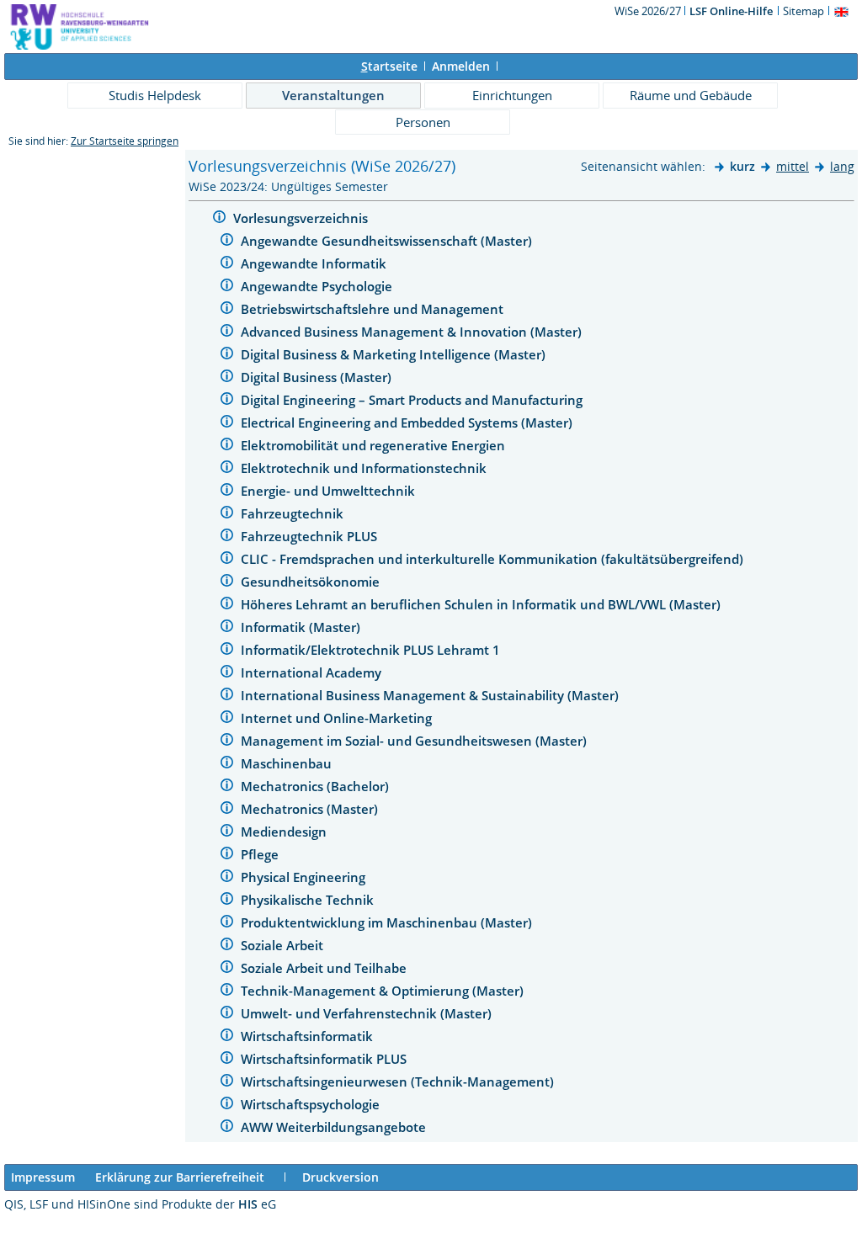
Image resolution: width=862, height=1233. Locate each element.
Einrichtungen (512, 95)
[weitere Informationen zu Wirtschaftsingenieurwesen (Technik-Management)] (227, 1083)
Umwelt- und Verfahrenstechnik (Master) (368, 1013)
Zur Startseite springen (124, 141)
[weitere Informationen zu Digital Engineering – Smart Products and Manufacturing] (227, 401)
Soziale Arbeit (284, 945)
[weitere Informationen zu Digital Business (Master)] (227, 378)
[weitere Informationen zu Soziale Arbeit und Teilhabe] (227, 969)
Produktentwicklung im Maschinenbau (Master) (388, 922)
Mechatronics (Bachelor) (316, 786)
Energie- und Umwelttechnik (329, 490)
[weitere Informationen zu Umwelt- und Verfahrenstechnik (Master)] (227, 1015)
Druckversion (340, 1177)
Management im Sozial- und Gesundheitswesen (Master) (415, 740)
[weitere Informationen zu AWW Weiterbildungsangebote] (227, 1128)
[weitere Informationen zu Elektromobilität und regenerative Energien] (227, 446)
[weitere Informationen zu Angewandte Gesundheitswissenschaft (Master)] (227, 242)
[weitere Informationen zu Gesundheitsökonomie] (227, 583)
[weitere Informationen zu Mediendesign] (227, 833)
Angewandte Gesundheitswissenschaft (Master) (388, 240)
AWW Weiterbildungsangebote (335, 1127)
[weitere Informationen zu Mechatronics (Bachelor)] (227, 787)
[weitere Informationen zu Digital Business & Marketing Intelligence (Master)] (227, 356)
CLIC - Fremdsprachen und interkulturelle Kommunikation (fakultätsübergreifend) (494, 558)
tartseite (389, 66)
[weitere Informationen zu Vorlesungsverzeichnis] (219, 219)
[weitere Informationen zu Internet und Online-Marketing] (227, 719)
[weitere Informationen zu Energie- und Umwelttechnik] (227, 492)
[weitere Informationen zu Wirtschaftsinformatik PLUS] (227, 1060)
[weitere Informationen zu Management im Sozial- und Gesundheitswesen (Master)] (227, 742)
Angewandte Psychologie (318, 286)
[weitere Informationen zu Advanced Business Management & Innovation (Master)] (227, 333)
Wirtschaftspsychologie (312, 1104)
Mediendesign (285, 831)
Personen (423, 122)
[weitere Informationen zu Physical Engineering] (227, 878)
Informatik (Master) (302, 627)
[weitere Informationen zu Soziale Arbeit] (227, 946)
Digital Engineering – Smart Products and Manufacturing (413, 399)
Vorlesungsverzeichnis (302, 218)
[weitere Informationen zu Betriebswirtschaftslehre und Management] (227, 310)
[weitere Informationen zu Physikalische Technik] (227, 901)
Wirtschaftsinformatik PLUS (325, 1058)
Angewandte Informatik (315, 263)
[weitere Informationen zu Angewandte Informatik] (227, 265)
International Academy (313, 672)
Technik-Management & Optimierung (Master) (384, 990)
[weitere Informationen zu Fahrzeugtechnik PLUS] (227, 537)
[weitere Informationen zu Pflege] (227, 856)
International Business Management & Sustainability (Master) (431, 695)
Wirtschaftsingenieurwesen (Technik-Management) (399, 1081)
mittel (792, 166)
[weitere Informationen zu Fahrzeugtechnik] (227, 515)
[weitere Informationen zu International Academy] (227, 674)
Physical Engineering (305, 877)
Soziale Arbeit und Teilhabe (325, 967)
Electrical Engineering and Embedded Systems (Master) (408, 422)
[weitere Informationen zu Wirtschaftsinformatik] (227, 1037)
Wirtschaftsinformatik (308, 1036)
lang (842, 166)
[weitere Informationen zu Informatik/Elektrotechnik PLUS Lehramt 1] (227, 651)
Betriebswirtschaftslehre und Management (374, 308)
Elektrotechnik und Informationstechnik (365, 468)
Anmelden (461, 66)
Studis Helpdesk (155, 95)
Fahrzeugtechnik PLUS (310, 536)
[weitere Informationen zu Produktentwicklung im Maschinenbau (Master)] (227, 924)
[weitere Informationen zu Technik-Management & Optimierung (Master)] (227, 992)
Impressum (43, 1177)
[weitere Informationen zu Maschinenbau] (227, 765)
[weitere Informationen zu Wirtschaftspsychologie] (227, 1105)
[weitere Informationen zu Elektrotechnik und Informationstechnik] (227, 469)
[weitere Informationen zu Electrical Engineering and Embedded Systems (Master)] (227, 424)
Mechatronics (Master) (311, 808)
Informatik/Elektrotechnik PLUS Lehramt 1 (372, 649)
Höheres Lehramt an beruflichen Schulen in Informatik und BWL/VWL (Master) (482, 604)
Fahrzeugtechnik (294, 513)
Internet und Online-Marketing (338, 718)
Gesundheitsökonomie (312, 581)
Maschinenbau (288, 763)
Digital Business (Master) (318, 377)
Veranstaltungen (333, 95)
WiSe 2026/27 (649, 11)
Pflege (261, 854)
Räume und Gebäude (691, 95)
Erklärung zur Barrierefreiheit (179, 1177)
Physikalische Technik (309, 899)
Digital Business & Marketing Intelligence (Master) (395, 354)
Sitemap (803, 11)
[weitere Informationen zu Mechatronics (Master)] (227, 810)
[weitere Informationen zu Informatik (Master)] (227, 628)
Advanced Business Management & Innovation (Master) (413, 331)
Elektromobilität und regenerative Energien (374, 445)
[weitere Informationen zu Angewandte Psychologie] (227, 287)
